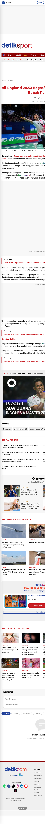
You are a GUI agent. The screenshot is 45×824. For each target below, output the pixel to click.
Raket (26, 55)
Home (10, 55)
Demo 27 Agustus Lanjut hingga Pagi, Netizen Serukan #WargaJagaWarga (9, 676)
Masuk (40, 2)
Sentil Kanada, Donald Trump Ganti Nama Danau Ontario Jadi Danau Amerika (30, 651)
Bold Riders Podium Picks (14, 60)
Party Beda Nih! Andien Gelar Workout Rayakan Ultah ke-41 (31, 675)
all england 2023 (20, 429)
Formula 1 (35, 55)
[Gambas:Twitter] (9, 339)
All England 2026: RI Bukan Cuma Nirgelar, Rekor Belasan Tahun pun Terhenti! (20, 446)
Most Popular (32, 60)
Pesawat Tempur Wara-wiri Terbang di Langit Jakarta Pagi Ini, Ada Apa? (13, 545)
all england (6, 429)
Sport (4, 80)
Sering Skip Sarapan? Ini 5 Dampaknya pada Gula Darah (10, 650)
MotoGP (18, 55)
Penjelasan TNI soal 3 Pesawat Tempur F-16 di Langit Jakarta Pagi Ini (13, 572)
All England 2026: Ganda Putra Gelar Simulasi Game (19, 467)
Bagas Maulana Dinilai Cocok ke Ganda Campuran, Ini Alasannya (21, 453)
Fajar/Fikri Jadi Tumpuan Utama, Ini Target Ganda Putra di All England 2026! (20, 460)
